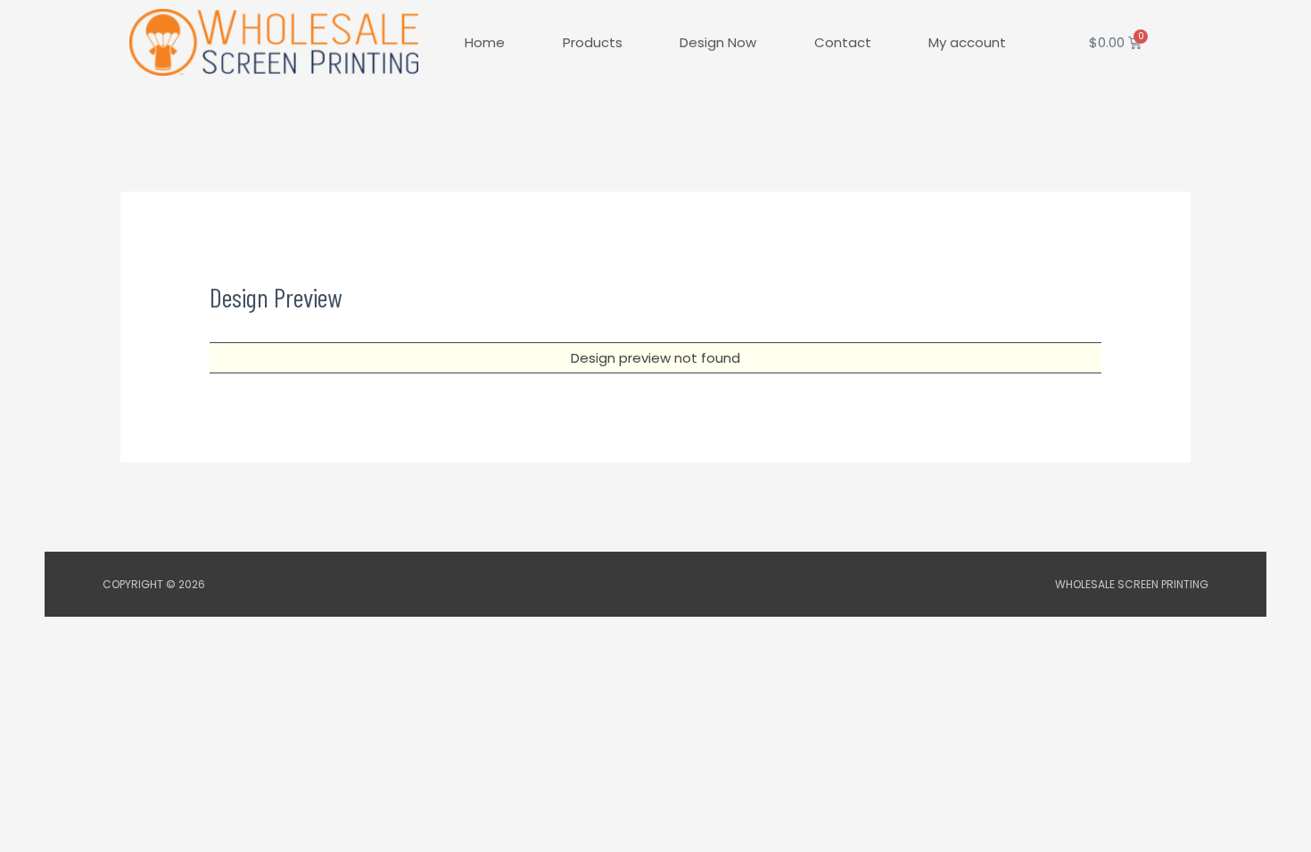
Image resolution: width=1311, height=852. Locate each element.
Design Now (718, 42)
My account (967, 42)
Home (485, 42)
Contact (842, 42)
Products (593, 42)
